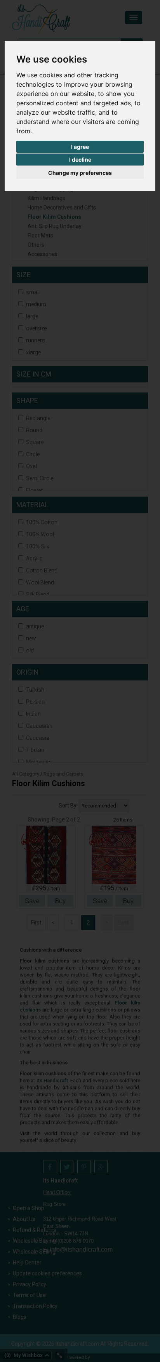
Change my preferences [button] (80, 172)
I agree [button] (80, 146)
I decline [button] (80, 159)
